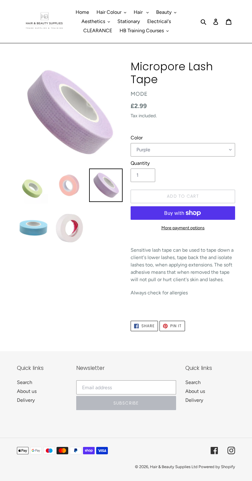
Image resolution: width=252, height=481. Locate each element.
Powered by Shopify (217, 466)
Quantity (140, 163)
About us (27, 391)
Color (137, 138)
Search (24, 382)
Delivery (26, 400)
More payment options (183, 228)
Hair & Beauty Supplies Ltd (174, 466)
